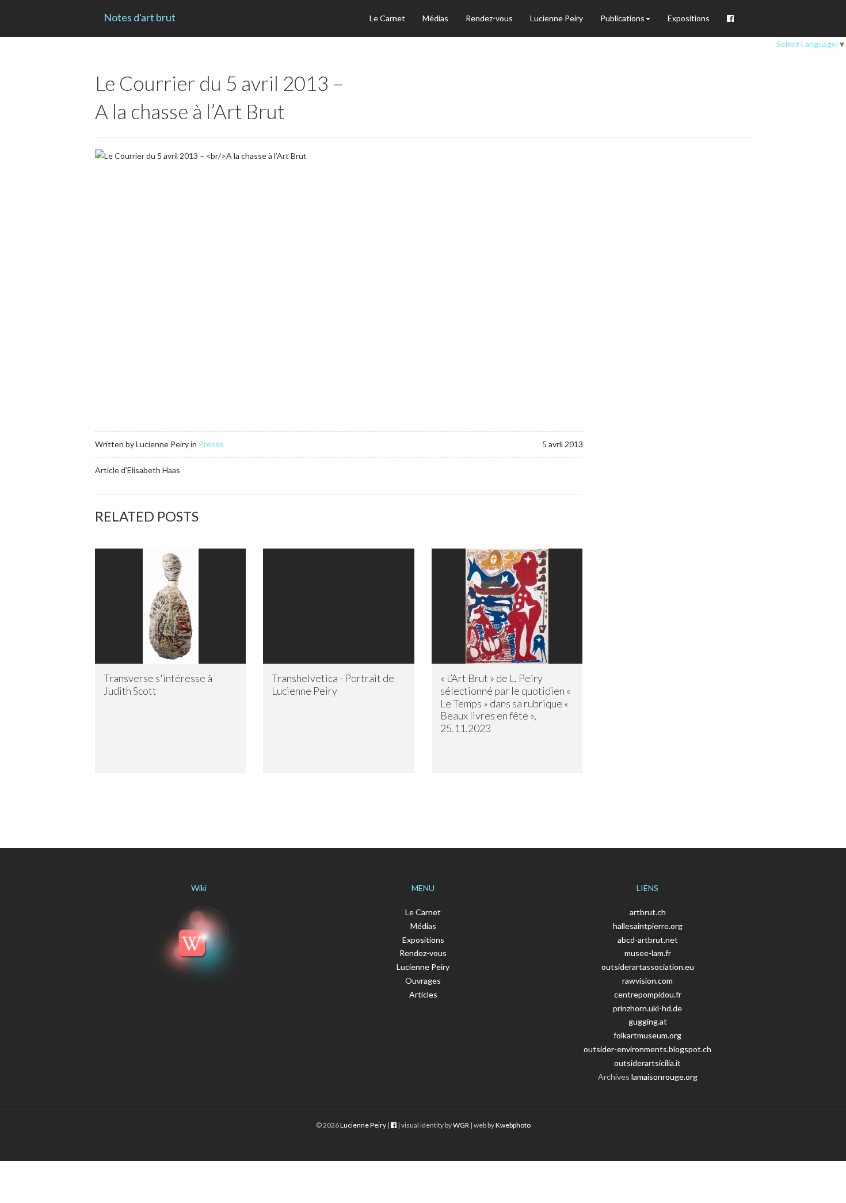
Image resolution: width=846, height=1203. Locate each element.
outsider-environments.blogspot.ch (647, 1049)
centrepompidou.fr (647, 994)
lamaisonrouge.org (664, 1077)
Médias (435, 18)
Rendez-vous (489, 18)
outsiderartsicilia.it (647, 1063)
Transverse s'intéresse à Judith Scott (158, 684)
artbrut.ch (648, 912)
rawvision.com (647, 980)
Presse (211, 444)
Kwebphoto (513, 1125)
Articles (423, 994)
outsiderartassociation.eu (647, 967)
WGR (461, 1125)
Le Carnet (387, 18)
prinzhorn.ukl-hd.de (647, 1008)
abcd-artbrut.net (648, 940)
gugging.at (647, 1021)
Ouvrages (423, 980)
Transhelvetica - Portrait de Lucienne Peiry (333, 684)
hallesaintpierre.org (648, 926)
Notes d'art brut (140, 17)
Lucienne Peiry (556, 18)
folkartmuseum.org (647, 1035)
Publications (622, 18)
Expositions (689, 18)
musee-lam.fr (647, 953)
